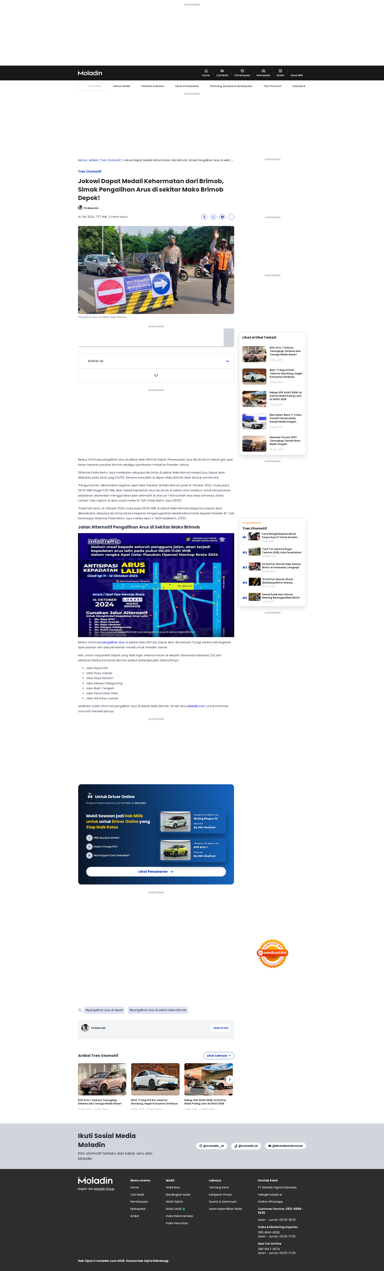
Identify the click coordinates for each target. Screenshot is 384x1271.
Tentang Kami (219, 1187)
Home (82, 160)
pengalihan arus (113, 642)
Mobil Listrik (173, 1209)
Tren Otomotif (272, 86)
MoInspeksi (137, 1209)
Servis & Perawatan (187, 86)
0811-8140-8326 (269, 1232)
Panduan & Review (152, 86)
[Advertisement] (192, 34)
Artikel (93, 160)
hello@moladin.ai (270, 1195)
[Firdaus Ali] (85, 1028)
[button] (204, 217)
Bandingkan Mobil (178, 1195)
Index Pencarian (177, 1223)
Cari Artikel (94, 86)
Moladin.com (197, 706)
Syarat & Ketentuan (223, 1202)
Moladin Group (104, 1189)
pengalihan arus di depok (105, 1010)
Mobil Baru (173, 1187)
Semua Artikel (121, 86)
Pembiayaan (139, 1202)
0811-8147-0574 (269, 1249)
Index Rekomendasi (179, 1216)
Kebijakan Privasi (220, 1195)
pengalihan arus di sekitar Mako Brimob (159, 1010)
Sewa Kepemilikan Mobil (225, 1209)
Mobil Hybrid (174, 1202)
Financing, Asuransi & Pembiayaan (231, 86)
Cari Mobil (137, 1195)
